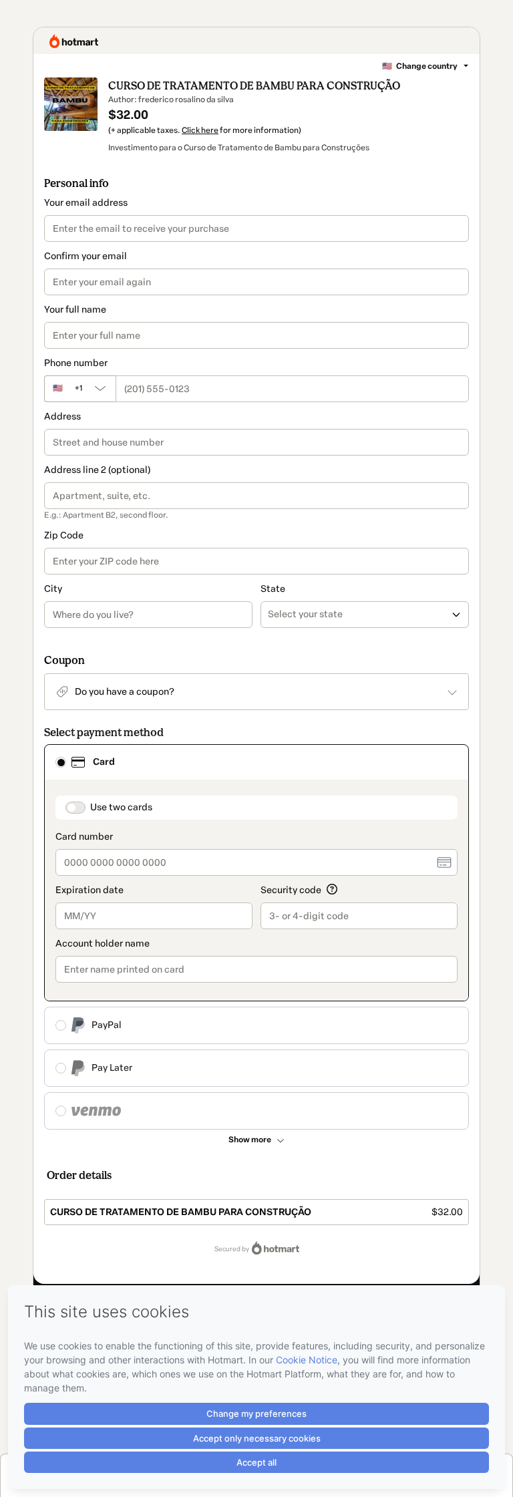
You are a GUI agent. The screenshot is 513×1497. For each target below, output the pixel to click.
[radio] (60, 762)
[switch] (75, 807)
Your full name (75, 309)
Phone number (76, 363)
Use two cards (121, 807)
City (53, 589)
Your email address (86, 202)
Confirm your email (85, 256)
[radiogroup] (256, 937)
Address (62, 416)
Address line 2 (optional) (97, 470)
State (273, 589)
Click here (200, 130)
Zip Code (63, 535)
